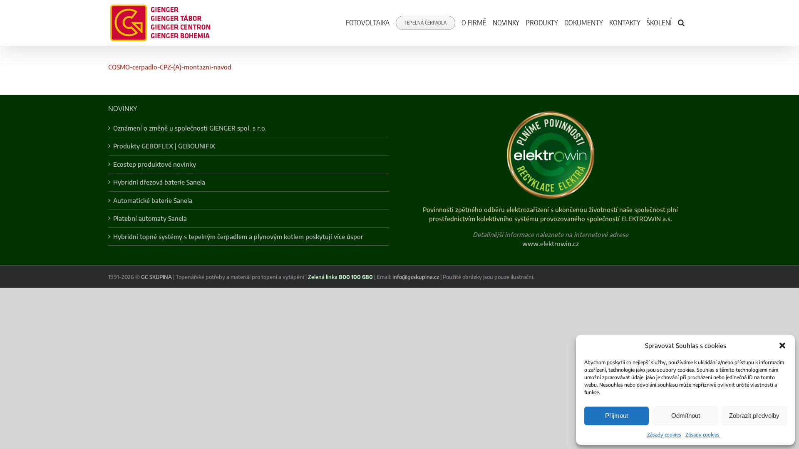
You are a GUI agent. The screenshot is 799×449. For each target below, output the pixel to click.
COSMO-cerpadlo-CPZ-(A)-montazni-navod (169, 67)
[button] (782, 345)
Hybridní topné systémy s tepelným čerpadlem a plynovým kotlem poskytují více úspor (238, 236)
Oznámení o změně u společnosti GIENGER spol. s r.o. (190, 128)
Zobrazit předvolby (754, 415)
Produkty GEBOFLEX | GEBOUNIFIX (164, 146)
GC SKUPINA (156, 277)
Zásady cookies (664, 435)
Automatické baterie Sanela (152, 200)
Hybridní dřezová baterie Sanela (159, 182)
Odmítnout (685, 415)
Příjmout (616, 415)
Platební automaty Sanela (150, 218)
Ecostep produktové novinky (154, 164)
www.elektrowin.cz (550, 243)
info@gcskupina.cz (415, 277)
